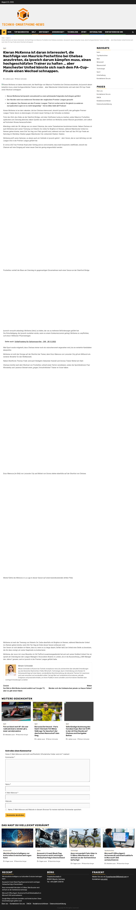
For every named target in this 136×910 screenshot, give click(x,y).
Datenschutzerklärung (104, 104)
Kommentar (10, 757)
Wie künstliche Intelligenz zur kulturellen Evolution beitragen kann (17, 855)
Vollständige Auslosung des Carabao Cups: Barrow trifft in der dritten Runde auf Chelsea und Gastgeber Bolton (78, 731)
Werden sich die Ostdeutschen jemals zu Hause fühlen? (70, 687)
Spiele (38, 850)
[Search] (133, 32)
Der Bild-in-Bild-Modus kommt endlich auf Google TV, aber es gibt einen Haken (24, 688)
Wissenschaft (58, 32)
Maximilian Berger (22, 734)
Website (8, 801)
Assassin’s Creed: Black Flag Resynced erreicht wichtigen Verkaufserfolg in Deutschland (51, 855)
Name (8, 784)
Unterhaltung (96, 32)
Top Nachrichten (21, 32)
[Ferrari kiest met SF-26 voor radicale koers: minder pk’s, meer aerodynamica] (16, 711)
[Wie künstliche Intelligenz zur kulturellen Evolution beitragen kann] (17, 838)
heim (9, 32)
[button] (47, 179)
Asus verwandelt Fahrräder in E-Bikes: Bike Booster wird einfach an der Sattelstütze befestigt (84, 856)
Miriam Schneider (21, 79)
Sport (83, 32)
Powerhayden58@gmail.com (116, 877)
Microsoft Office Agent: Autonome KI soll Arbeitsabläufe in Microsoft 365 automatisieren (118, 856)
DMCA (99, 97)
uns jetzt (104, 879)
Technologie (72, 32)
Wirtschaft (44, 32)
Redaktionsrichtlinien (104, 101)
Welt (34, 32)
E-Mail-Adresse (11, 793)
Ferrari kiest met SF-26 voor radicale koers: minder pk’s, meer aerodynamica (15, 729)
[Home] (4, 32)
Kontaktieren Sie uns (114, 32)
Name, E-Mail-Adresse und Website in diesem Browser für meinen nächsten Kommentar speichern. (44, 810)
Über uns (100, 91)
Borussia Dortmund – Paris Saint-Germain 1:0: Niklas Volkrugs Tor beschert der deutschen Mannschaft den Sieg (47, 731)
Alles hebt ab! (53, 106)
